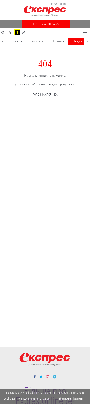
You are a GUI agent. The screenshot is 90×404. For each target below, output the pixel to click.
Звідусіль (37, 41)
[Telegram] (64, 4)
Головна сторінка (45, 94)
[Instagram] (60, 4)
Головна (16, 41)
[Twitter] (55, 4)
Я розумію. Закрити (71, 398)
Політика (58, 41)
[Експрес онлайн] (45, 11)
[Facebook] (52, 4)
